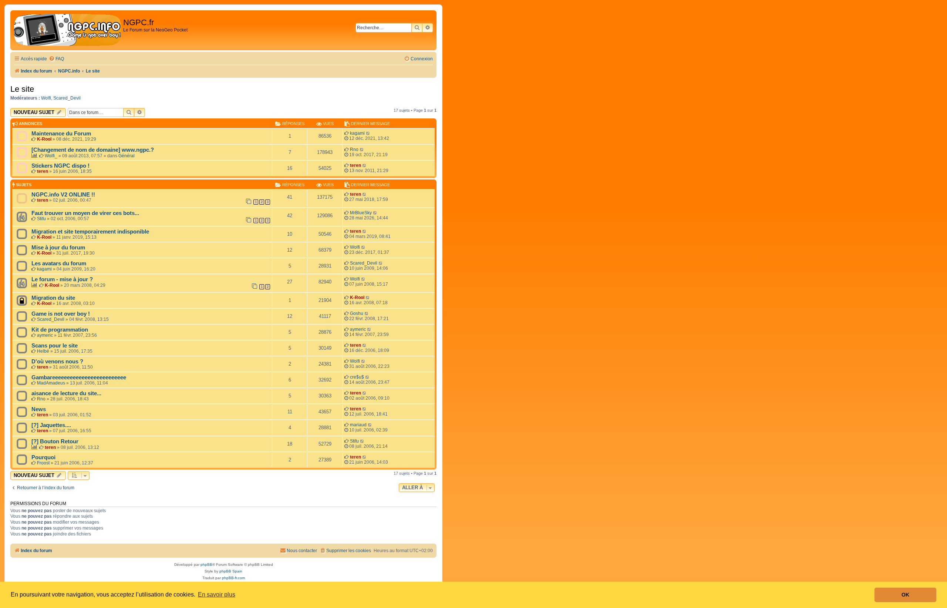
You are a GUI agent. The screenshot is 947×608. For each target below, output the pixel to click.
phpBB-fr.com (233, 578)
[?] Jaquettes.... (51, 425)
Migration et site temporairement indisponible (90, 232)
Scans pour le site (54, 346)
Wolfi (46, 98)
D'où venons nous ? (57, 362)
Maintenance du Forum (61, 134)
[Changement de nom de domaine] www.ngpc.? (92, 150)
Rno (354, 149)
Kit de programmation (59, 330)
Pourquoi (43, 457)
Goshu (356, 313)
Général (126, 155)
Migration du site (53, 298)
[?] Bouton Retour (54, 441)
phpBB (206, 564)
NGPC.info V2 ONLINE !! (63, 195)
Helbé (43, 351)
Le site (22, 89)
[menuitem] (56, 59)
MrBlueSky (361, 212)
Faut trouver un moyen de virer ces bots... (85, 213)
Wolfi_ (51, 155)
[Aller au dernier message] (368, 133)
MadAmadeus (51, 383)
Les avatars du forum (58, 263)
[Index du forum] (67, 30)
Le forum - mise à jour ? (62, 279)
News (38, 409)
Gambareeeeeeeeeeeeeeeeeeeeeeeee (78, 377)
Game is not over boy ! (60, 314)
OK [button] (905, 595)
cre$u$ (357, 377)
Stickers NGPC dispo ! (60, 166)
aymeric (45, 335)
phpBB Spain (230, 571)
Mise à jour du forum (58, 248)
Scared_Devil (67, 98)
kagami (357, 133)
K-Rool (44, 139)
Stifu (41, 218)
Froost (43, 463)
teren (42, 171)
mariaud (358, 424)
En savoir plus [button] (216, 594)
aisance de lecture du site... (66, 393)
